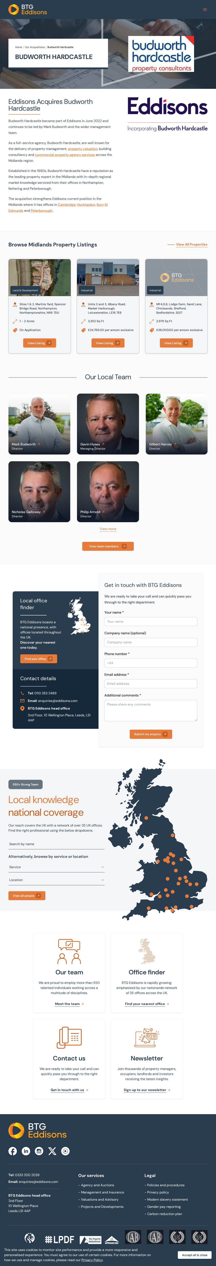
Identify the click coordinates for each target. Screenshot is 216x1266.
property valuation (82, 149)
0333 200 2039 (27, 1175)
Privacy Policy (92, 1260)
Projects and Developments (101, 1206)
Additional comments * (122, 695)
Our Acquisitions (35, 47)
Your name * (114, 612)
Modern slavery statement (166, 1199)
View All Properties (192, 244)
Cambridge (67, 204)
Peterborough (41, 210)
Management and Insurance (101, 1192)
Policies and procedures (164, 1185)
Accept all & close (194, 1255)
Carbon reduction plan (163, 1214)
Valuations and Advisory (98, 1199)
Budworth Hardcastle (60, 47)
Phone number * (117, 654)
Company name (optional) (125, 633)
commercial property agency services (65, 154)
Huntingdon (86, 204)
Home (18, 47)
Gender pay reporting (162, 1206)
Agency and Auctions (96, 1185)
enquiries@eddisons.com (57, 701)
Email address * (116, 674)
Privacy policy (156, 1192)
